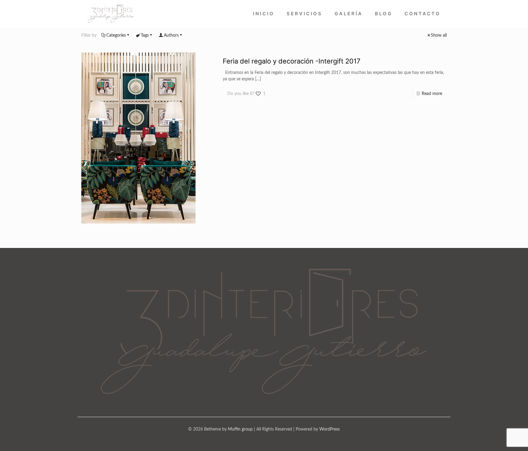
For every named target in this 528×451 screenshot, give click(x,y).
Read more (432, 94)
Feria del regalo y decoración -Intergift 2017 (292, 61)
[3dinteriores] (110, 13)
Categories (116, 35)
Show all (439, 35)
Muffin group (240, 429)
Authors (171, 35)
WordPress (329, 429)
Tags (145, 35)
